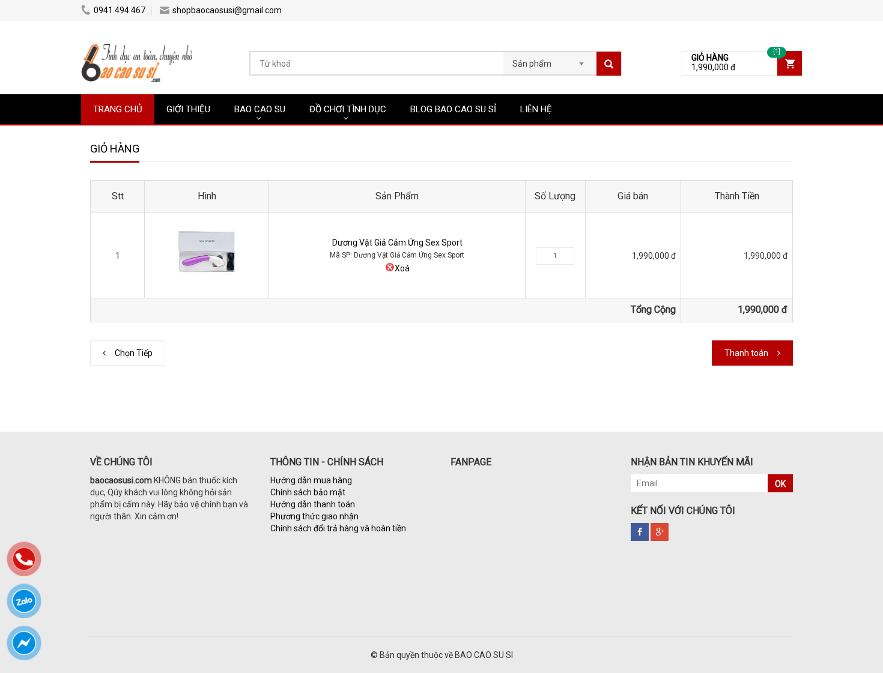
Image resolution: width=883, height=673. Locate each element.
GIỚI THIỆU (188, 109)
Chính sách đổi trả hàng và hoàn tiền (338, 528)
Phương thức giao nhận (314, 516)
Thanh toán (746, 353)
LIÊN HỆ (536, 109)
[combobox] (549, 60)
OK (780, 484)
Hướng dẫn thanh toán (312, 504)
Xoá (402, 268)
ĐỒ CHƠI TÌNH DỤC (347, 109)
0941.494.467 (119, 10)
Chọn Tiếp (134, 353)
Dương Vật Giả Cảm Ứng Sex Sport (397, 242)
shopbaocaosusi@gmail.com (227, 10)
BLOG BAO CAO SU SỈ (453, 109)
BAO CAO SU (259, 109)
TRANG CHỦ (117, 109)
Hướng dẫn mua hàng (311, 480)
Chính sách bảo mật (307, 492)
